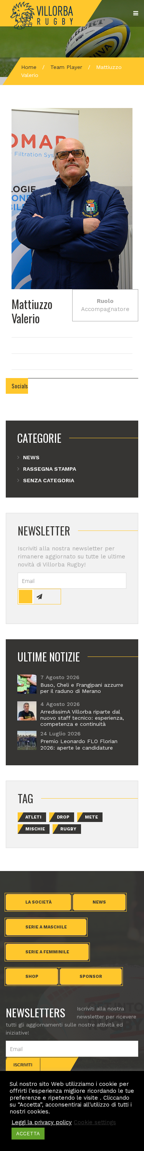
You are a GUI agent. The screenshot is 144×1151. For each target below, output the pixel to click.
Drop (63, 817)
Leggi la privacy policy (42, 1122)
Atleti (33, 817)
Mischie (35, 829)
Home (28, 67)
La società (38, 902)
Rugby (68, 829)
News (31, 457)
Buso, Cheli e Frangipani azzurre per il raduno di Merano (81, 688)
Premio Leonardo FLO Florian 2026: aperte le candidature (79, 744)
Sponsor (90, 976)
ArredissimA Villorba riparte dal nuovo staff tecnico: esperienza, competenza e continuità (82, 718)
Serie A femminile (47, 952)
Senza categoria (48, 480)
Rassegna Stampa (49, 469)
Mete (91, 817)
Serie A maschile (46, 927)
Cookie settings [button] (95, 1122)
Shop (31, 976)
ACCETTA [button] (28, 1133)
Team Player (66, 67)
